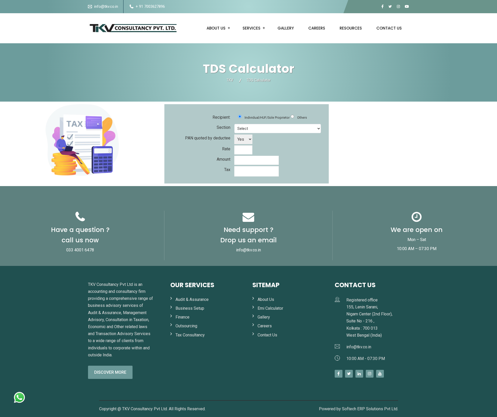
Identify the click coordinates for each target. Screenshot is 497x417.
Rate (226, 148)
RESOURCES (351, 28)
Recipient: (221, 117)
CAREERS (316, 28)
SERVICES (251, 28)
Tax (227, 169)
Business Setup (190, 308)
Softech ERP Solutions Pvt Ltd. (370, 408)
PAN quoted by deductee (207, 138)
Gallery (264, 317)
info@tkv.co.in (106, 6)
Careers (265, 325)
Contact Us (267, 335)
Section (223, 127)
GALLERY (285, 28)
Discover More (110, 372)
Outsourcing (186, 325)
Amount (223, 159)
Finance (182, 317)
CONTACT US (389, 28)
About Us (266, 299)
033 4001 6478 (80, 250)
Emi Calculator (270, 308)
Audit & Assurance (192, 299)
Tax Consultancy (190, 335)
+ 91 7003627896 (150, 6)
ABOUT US (216, 28)
